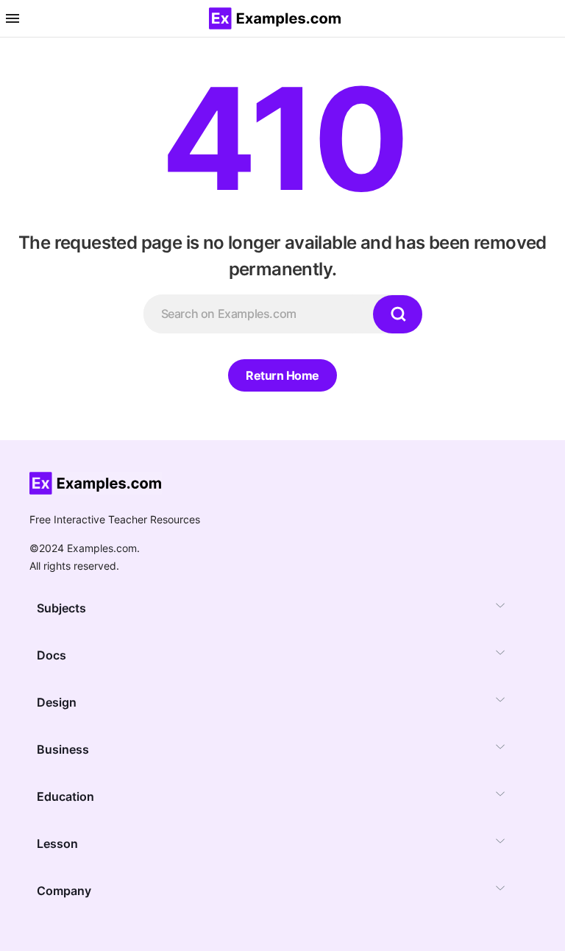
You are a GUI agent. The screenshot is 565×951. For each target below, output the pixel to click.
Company (64, 890)
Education (65, 796)
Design (57, 702)
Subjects (61, 608)
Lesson (57, 843)
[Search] (397, 314)
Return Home (282, 375)
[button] (12, 18)
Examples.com (102, 548)
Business (63, 749)
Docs (51, 655)
